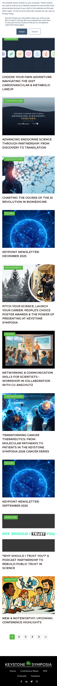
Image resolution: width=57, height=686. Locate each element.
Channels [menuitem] (21, 676)
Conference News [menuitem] (29, 671)
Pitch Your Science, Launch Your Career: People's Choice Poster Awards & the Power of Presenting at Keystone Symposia (28, 314)
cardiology (11, 38)
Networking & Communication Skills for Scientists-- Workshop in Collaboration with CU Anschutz (27, 379)
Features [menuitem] (35, 676)
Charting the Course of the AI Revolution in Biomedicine (27, 200)
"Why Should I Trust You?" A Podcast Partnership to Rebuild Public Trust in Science (25, 562)
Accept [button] (22, 31)
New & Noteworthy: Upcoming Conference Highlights (27, 620)
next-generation (13, 268)
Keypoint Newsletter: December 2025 (20, 254)
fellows (9, 213)
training (9, 334)
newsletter (10, 517)
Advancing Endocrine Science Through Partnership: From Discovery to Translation (27, 143)
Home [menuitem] (13, 671)
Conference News (13, 101)
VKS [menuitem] (45, 671)
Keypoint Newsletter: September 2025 (20, 503)
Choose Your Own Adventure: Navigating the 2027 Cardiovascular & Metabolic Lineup (27, 83)
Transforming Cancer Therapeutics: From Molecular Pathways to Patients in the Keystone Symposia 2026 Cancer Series (25, 443)
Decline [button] (35, 31)
